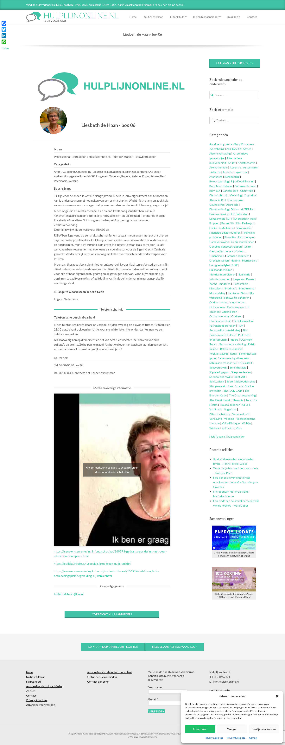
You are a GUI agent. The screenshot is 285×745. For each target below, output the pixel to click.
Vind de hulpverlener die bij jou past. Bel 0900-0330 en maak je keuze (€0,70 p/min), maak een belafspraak (89, 4)
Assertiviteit (250, 167)
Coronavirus (235, 200)
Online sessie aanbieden (102, 677)
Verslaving (215, 418)
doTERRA (247, 209)
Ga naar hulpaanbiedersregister (113, 646)
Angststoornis (246, 162)
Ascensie (235, 167)
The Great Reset (219, 400)
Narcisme (233, 293)
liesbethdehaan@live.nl (69, 594)
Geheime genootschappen (225, 246)
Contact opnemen (98, 681)
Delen (5, 48)
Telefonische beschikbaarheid (74, 317)
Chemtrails (246, 190)
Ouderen (236, 316)
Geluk (247, 246)
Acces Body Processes (240, 144)
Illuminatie (244, 274)
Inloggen (232, 16)
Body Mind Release (220, 186)
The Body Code (232, 390)
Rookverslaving (218, 353)
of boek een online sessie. (168, 4)
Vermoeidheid (240, 414)
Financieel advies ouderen (225, 232)
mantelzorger (237, 302)
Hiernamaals (249, 260)
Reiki (251, 344)
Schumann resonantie (222, 362)
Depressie (232, 204)
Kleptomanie (240, 283)
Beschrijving (62, 188)
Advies (247, 148)
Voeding (229, 418)
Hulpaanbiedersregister (234, 63)
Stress (239, 386)
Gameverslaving (219, 241)
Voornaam (155, 687)
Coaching (236, 195)
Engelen (214, 223)
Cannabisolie (230, 190)
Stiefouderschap (245, 381)
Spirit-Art (239, 376)
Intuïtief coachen (219, 279)
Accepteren (200, 729)
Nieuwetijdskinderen (237, 297)
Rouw (233, 353)
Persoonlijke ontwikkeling (224, 330)
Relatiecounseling (231, 348)
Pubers (234, 339)
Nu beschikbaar (153, 16)
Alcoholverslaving (220, 153)
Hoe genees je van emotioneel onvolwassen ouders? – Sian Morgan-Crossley (235, 482)
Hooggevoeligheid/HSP (223, 265)
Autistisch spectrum (235, 172)
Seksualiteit (245, 362)
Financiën (230, 237)
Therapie (237, 400)
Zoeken (30, 690)
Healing (235, 260)
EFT (229, 218)
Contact (253, 737)
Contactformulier (219, 690)
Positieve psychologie (222, 335)
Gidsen (239, 251)
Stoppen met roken (221, 386)
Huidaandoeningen (220, 269)
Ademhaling (217, 148)
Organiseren (229, 311)
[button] (277, 696)
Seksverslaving (218, 367)
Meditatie (231, 288)
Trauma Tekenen (230, 404)
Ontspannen (217, 307)
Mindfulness (246, 288)
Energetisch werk (245, 218)
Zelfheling (228, 428)
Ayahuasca (215, 176)
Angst (232, 162)
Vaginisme (230, 409)
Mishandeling (217, 293)
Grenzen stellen (219, 260)
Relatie (213, 348)
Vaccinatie (215, 409)
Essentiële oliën (231, 223)
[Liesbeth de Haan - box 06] (53, 120)
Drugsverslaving (219, 214)
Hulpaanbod (33, 681)
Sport (229, 381)
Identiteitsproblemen (222, 274)
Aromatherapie (218, 167)
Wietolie (214, 428)
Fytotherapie (246, 237)
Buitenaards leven (245, 186)
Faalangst (248, 223)
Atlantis (216, 172)
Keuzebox (61, 358)
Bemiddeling (232, 176)
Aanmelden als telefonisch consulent (109, 672)
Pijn (245, 330)
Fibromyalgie (243, 228)
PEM (240, 325)
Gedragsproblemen (242, 241)
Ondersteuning (218, 302)
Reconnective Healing (232, 344)
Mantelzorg (216, 288)
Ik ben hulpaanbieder (205, 16)
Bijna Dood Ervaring (242, 181)
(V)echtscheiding (219, 414)
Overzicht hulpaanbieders (112, 614)
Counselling (216, 204)
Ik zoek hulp (177, 16)
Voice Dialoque (231, 423)
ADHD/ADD (233, 148)
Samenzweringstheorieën (233, 358)
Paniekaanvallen (243, 321)
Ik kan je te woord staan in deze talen (79, 292)
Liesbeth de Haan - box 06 (108, 125)
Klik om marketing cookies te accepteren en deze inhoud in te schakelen (112, 470)
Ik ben (58, 149)
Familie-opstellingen (221, 228)
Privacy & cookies (214, 737)
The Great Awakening (242, 395)
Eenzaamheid (217, 218)
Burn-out (214, 190)
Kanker (250, 279)
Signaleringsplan (219, 372)
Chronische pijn (218, 195)
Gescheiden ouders (221, 251)
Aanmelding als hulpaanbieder (44, 686)
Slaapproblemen (241, 372)
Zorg (239, 428)
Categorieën (62, 164)
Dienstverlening (219, 209)
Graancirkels (217, 255)
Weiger (232, 729)
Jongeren (238, 279)
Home (133, 16)
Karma (213, 283)
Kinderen (225, 283)
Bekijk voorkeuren (264, 729)
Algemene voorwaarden (40, 704)
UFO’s (246, 404)
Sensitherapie (238, 367)
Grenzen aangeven (238, 255)
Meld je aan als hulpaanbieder (227, 436)
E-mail (153, 699)
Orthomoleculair (219, 316)
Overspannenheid (220, 321)
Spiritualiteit (216, 381)
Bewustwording (219, 181)
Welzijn (246, 423)
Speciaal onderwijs (220, 376)
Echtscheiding (239, 214)
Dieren (235, 209)
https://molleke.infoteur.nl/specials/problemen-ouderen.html (92, 563)
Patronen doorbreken (222, 325)
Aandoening (216, 144)
